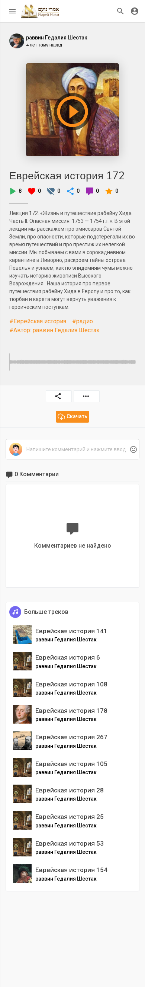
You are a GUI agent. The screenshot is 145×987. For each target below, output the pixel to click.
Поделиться (59, 396)
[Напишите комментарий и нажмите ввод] (72, 449)
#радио (82, 321)
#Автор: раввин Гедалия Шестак (54, 330)
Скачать (77, 416)
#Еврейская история (37, 321)
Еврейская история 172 (67, 175)
